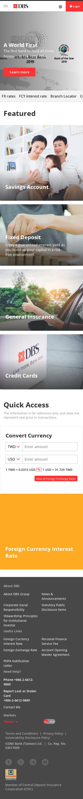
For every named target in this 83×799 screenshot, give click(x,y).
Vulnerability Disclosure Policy (27, 738)
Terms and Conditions (21, 733)
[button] (16, 721)
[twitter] (20, 762)
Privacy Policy (53, 733)
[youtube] (45, 762)
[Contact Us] (60, 6)
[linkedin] (33, 762)
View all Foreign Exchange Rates (56, 479)
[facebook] (8, 762)
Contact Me (12, 707)
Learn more (19, 72)
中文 (52, 721)
